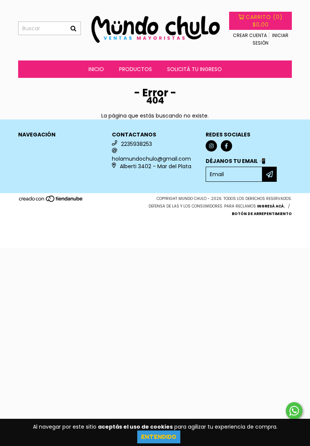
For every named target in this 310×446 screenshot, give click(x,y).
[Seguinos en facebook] (226, 146)
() (264, 20)
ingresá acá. (271, 206)
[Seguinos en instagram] (211, 146)
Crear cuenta (250, 35)
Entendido (159, 436)
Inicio (96, 69)
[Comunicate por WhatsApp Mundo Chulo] (294, 411)
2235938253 (136, 144)
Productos (135, 69)
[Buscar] (73, 28)
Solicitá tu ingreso (194, 69)
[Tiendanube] (51, 201)
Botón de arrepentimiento (262, 214)
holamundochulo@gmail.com (151, 159)
